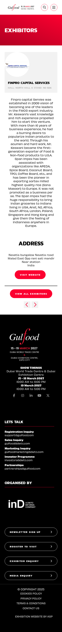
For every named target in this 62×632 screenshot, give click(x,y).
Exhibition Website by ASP (34, 616)
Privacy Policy (31, 598)
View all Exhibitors (31, 294)
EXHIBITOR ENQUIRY (24, 561)
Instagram (22, 395)
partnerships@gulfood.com (22, 468)
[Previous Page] (27, 304)
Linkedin (31, 395)
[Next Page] (35, 304)
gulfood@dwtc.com (17, 443)
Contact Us (31, 608)
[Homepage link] (21, 7)
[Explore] (53, 7)
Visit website (30, 275)
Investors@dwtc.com (19, 460)
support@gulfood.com (19, 435)
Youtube (39, 395)
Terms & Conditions (31, 603)
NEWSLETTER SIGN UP (25, 532)
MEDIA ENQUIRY (21, 575)
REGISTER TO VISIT (23, 546)
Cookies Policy (31, 593)
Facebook (14, 395)
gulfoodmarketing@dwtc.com (24, 451)
